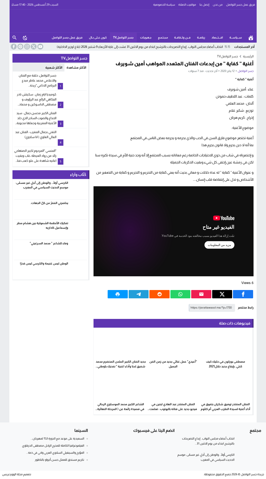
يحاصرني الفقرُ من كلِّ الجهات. (49, 203)
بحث (15, 38)
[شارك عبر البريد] (201, 294)
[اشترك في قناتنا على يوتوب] (40, 46)
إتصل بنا (204, 4)
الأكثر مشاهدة (76, 67)
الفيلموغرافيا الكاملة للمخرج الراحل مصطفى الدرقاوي (53, 445)
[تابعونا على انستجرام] (26, 46)
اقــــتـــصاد (217, 37)
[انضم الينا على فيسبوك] (13, 46)
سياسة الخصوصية (164, 4)
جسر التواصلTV (123, 37)
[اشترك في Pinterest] (20, 46)
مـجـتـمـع (163, 37)
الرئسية (251, 38)
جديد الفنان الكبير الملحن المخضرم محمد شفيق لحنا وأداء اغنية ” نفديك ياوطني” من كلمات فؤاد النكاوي (121, 366)
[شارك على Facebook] (243, 294)
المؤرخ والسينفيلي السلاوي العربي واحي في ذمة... (55, 452)
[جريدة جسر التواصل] (133, 21)
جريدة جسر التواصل (252, 474)
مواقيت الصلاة (187, 4)
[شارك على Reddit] (159, 294)
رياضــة (201, 37)
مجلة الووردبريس (12, 474)
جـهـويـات (145, 37)
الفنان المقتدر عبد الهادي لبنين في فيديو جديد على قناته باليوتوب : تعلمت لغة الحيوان (173, 408)
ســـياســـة (235, 37)
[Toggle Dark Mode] (25, 38)
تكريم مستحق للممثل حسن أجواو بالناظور (59, 459)
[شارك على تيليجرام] (139, 294)
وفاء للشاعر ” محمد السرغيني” (49, 243)
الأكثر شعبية (53, 67)
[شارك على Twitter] (222, 294)
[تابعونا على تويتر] (33, 46)
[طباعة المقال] (118, 294)
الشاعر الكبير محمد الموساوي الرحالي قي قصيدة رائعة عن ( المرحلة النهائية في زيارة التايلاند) (120, 408)
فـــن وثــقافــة (182, 37)
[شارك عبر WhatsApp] (180, 294)
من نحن (218, 4)
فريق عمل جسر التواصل (240, 4)
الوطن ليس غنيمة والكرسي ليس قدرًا (43, 263)
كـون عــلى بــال (98, 37)
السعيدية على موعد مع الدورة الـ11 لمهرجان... (57, 438)
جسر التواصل (246, 71)
